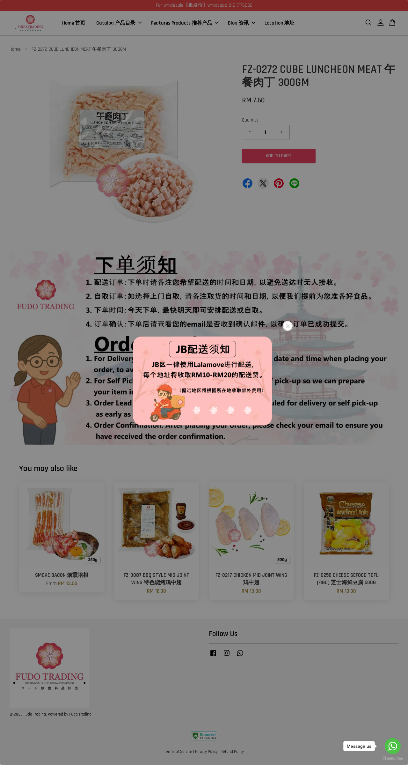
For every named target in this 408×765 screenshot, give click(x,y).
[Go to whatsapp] (393, 746)
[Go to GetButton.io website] (392, 758)
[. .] (204, 382)
